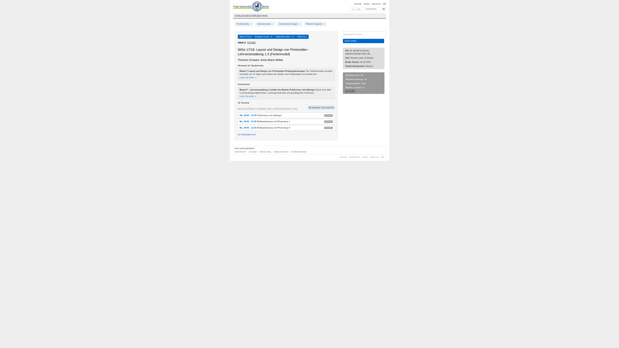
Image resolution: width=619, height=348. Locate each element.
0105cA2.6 (350, 91)
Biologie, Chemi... (263, 37)
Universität (240, 152)
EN (359, 9)
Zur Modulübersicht (247, 134)
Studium (253, 152)
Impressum (376, 4)
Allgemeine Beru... (284, 37)
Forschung (265, 152)
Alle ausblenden (328, 108)
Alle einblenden (314, 108)
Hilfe (384, 4)
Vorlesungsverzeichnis (251, 15)
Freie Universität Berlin (245, 148)
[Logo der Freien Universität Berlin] (251, 6)
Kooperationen (298, 152)
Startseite (358, 4)
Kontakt (367, 4)
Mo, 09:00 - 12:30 (286, 115)
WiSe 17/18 (245, 37)
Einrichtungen (281, 152)
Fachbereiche (243, 24)
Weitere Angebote (314, 24)
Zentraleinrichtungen (289, 24)
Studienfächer (371, 9)
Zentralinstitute (264, 24)
